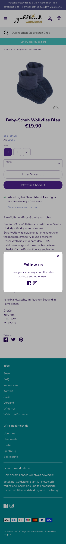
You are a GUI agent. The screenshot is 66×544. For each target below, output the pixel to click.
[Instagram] (35, 283)
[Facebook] (29, 283)
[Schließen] (58, 256)
